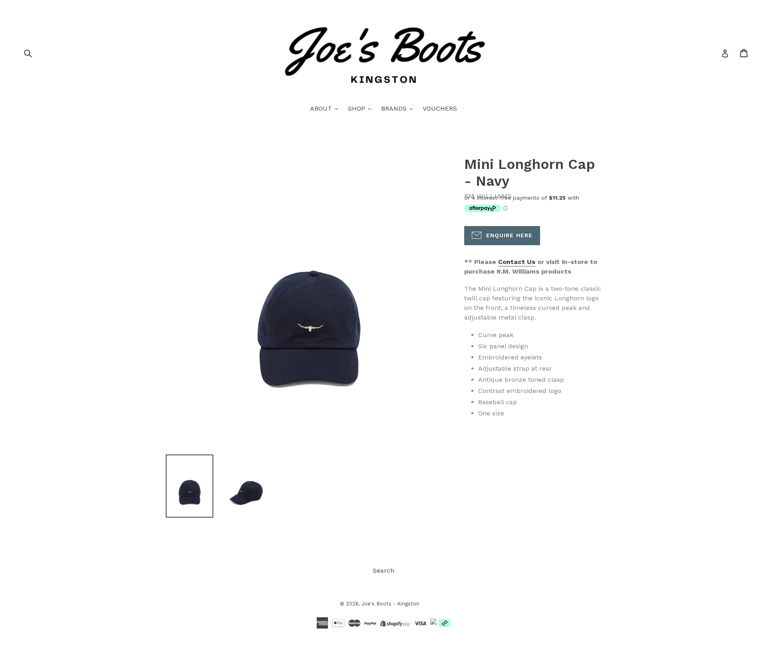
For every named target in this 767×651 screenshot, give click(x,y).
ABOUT (322, 108)
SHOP (357, 108)
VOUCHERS (440, 108)
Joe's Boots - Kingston (390, 604)
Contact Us (516, 262)
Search (383, 570)
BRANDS (395, 108)
